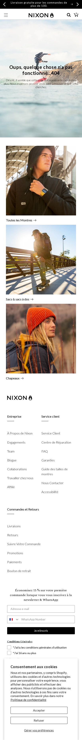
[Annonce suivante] (77, 4)
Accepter (39, 710)
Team (11, 451)
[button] (6, 15)
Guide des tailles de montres (54, 471)
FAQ (44, 451)
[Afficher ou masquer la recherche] (68, 15)
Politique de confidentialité (28, 700)
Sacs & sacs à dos (17, 299)
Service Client (50, 433)
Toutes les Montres (19, 220)
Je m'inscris (41, 630)
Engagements (16, 442)
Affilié (11, 487)
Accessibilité (49, 492)
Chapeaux (13, 378)
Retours (12, 535)
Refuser (39, 720)
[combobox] (13, 619)
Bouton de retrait (19, 571)
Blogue (12, 460)
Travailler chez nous (20, 478)
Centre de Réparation (56, 442)
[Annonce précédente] (4, 4)
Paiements (14, 562)
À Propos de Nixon (19, 433)
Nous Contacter (52, 483)
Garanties (48, 460)
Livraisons (14, 526)
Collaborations (17, 469)
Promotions (15, 553)
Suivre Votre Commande (24, 544)
